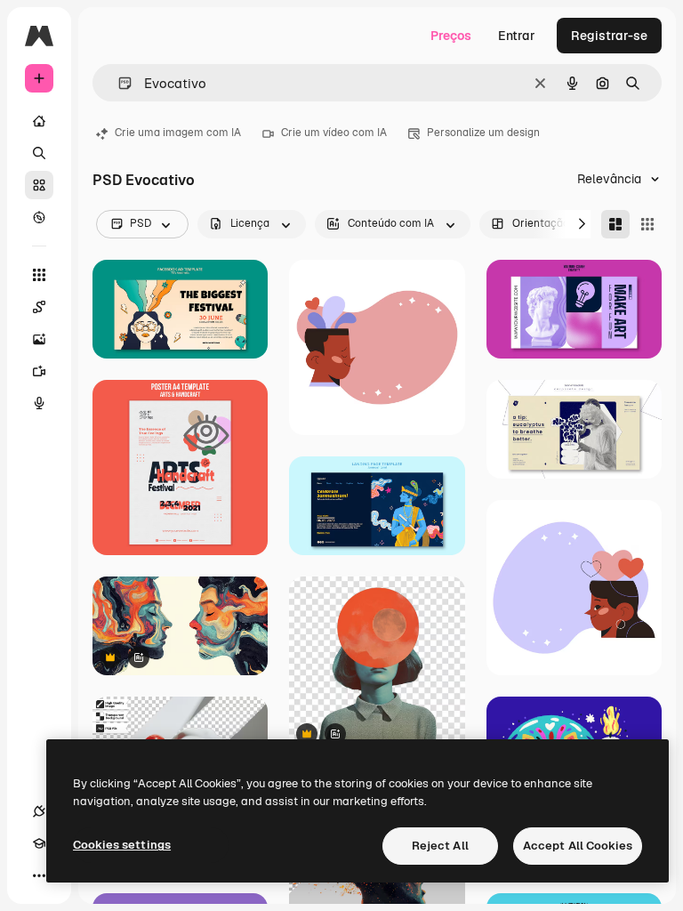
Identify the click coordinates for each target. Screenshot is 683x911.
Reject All (440, 845)
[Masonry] (615, 224)
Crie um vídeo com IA (334, 132)
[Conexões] (39, 811)
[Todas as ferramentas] (39, 275)
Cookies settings (122, 844)
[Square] (647, 224)
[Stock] (39, 185)
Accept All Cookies (577, 845)
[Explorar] (39, 217)
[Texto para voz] (39, 403)
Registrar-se (609, 36)
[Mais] (39, 875)
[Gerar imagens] (39, 339)
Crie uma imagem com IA (178, 132)
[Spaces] (39, 307)
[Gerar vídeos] (39, 371)
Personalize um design (483, 132)
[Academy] (39, 843)
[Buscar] (39, 153)
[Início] (39, 121)
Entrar (516, 36)
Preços (450, 36)
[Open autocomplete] (117, 83)
